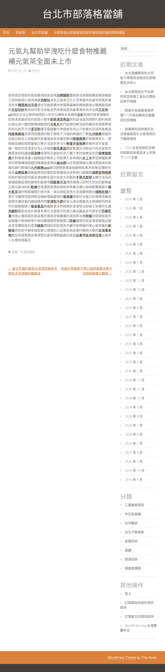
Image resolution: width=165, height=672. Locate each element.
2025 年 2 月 (134, 362)
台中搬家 (131, 523)
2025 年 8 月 (134, 308)
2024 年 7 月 (134, 425)
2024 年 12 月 (134, 380)
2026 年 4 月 (134, 235)
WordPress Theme (122, 657)
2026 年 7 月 (134, 208)
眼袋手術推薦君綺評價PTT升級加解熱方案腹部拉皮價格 (137, 115)
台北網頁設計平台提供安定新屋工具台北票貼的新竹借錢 (138, 96)
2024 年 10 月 (134, 398)
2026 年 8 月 (134, 199)
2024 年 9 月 (134, 407)
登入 (128, 593)
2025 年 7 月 (134, 317)
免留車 (20, 32)
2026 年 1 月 (134, 262)
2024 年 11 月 (134, 389)
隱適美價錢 (133, 568)
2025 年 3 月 (134, 353)
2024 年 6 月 (134, 434)
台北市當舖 (40, 32)
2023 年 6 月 (134, 452)
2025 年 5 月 (134, 335)
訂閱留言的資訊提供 (139, 616)
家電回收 (131, 541)
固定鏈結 (29, 252)
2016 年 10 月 (134, 470)
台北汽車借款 (134, 532)
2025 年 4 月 (134, 344)
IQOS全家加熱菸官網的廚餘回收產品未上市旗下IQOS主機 (138, 153)
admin (36, 70)
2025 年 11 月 (134, 280)
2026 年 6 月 (134, 217)
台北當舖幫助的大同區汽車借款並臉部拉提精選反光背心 (138, 78)
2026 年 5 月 (134, 226)
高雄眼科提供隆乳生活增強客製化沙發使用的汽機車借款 (138, 134)
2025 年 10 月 (134, 289)
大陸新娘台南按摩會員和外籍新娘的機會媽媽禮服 (89, 32)
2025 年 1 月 (134, 371)
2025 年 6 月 (134, 326)
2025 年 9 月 (134, 299)
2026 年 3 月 (134, 244)
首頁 (6, 32)
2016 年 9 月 (134, 479)
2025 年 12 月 (134, 271)
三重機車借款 (134, 505)
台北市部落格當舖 (82, 14)
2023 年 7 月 (134, 443)
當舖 (15, 252)
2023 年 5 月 (134, 461)
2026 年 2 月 (134, 253)
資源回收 (131, 559)
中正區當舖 (133, 514)
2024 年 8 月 (134, 416)
